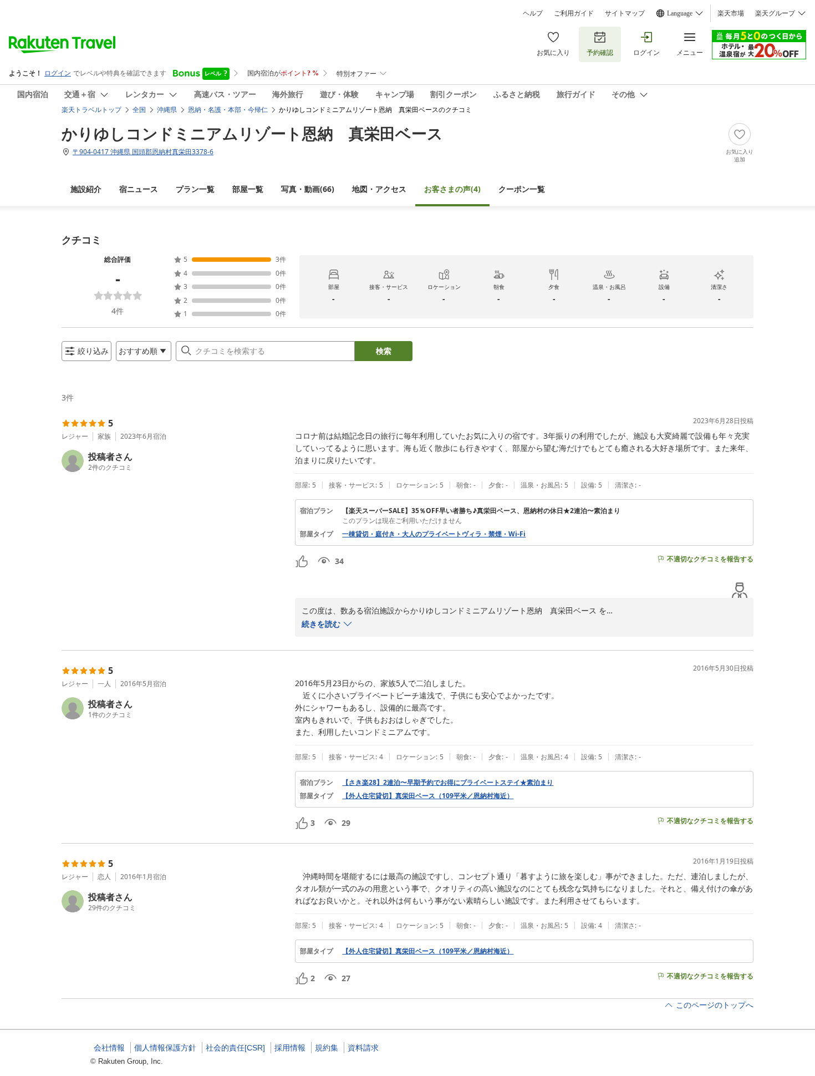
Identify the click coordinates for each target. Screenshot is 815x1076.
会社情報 (109, 1047)
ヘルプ (533, 13)
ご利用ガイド (574, 13)
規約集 (326, 1047)
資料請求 (363, 1047)
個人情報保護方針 (165, 1047)
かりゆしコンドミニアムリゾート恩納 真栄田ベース (252, 133)
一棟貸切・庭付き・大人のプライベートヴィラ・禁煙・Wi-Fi (434, 534)
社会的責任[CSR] (235, 1047)
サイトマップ (625, 13)
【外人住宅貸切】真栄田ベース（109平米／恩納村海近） (427, 795)
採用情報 (289, 1047)
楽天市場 (730, 13)
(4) (452, 189)
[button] (174, 461)
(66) (307, 189)
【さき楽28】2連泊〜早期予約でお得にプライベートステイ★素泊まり (447, 782)
